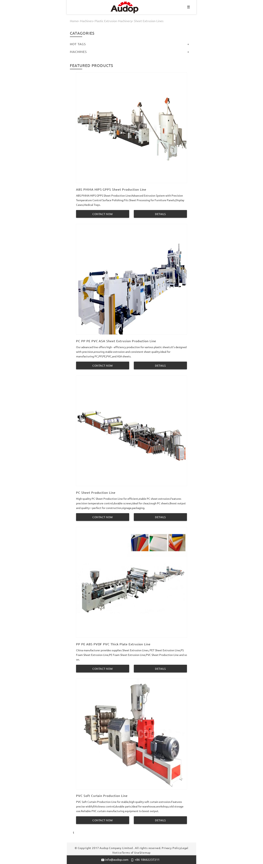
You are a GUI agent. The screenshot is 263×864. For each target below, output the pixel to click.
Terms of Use (130, 852)
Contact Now (102, 214)
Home (74, 21)
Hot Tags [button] (78, 44)
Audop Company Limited (116, 848)
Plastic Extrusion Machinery (113, 21)
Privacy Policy (171, 848)
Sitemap (145, 852)
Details (160, 214)
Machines (86, 21)
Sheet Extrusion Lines (148, 21)
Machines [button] (78, 51)
